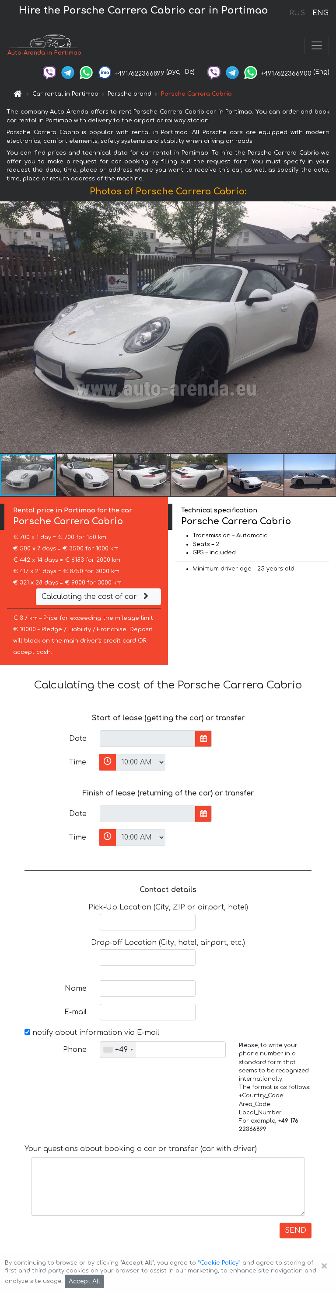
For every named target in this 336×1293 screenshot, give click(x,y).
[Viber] (49, 72)
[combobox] (118, 1050)
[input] (148, 738)
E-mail (75, 1012)
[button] (85, 475)
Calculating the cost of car (90, 597)
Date (78, 739)
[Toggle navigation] (316, 45)
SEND (295, 1230)
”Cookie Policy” (219, 1263)
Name (76, 988)
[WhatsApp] (86, 72)
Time (77, 762)
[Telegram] (68, 72)
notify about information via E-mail (94, 1033)
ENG (320, 13)
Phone (75, 1050)
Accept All (84, 1281)
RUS (297, 13)
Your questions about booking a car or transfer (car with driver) (140, 1149)
